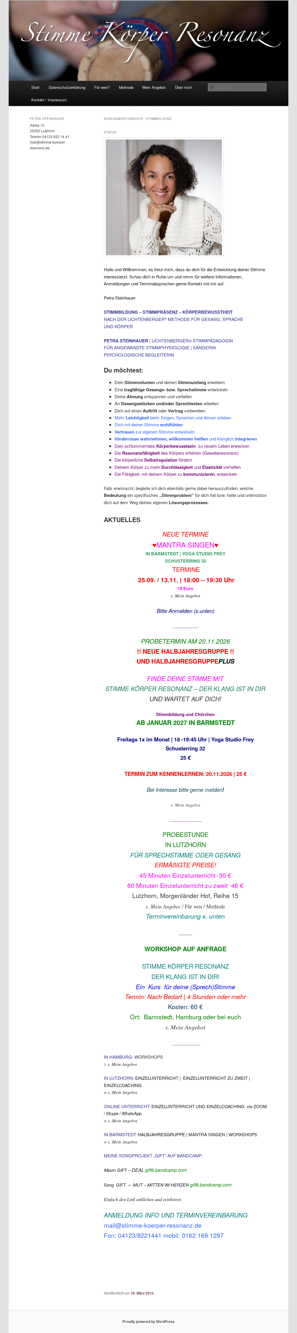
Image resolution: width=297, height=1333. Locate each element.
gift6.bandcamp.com (166, 1170)
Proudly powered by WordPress (148, 1321)
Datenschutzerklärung (67, 87)
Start (35, 87)
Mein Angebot (154, 87)
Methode (126, 87)
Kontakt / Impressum (49, 99)
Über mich (183, 87)
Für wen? (102, 87)
